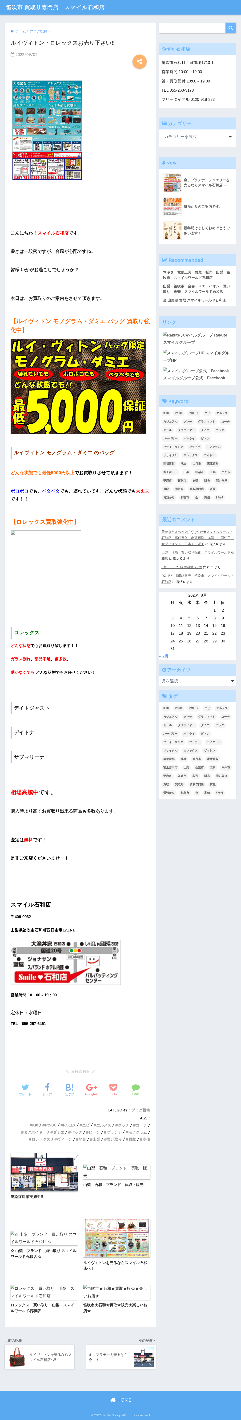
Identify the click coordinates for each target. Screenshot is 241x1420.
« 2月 (164, 656)
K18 (35, 1125)
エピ (86, 1125)
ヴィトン (64, 1139)
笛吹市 (182, 480)
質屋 (213, 489)
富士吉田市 (170, 472)
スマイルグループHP (196, 357)
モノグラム (137, 1132)
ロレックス (41, 1139)
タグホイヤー (35, 1132)
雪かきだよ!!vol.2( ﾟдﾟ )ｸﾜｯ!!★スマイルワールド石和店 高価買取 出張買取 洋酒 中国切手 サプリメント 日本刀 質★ (197, 538)
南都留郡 (169, 463)
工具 (213, 472)
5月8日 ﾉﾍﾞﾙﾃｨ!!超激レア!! (181, 567)
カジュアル (170, 421)
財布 (207, 480)
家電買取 (212, 463)
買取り (179, 489)
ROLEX (69, 1125)
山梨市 (199, 472)
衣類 (195, 480)
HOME (123, 1400)
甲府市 (167, 480)
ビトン (94, 1132)
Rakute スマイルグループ (195, 339)
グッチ (123, 1125)
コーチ (141, 1125)
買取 (132, 1139)
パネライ (189, 438)
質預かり (169, 497)
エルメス (103, 1125)
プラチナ (114, 1132)
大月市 (197, 463)
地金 (82, 1139)
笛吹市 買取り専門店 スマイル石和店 (55, 7)
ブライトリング (173, 447)
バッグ (76, 1132)
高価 (146, 1139)
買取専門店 (197, 489)
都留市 (185, 497)
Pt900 (50, 1125)
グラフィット (206, 421)
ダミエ (58, 1132)
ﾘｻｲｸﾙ (219, 497)
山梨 (96, 1139)
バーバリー (170, 438)
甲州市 (226, 472)
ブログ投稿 (140, 1110)
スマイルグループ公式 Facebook (194, 378)
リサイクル (170, 455)
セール (167, 430)
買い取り (114, 1139)
